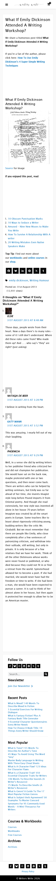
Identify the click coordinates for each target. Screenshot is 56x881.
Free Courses (15, 835)
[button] (7, 4)
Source (9, 168)
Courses (12, 827)
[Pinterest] (29, 271)
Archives (12, 847)
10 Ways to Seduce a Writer (23, 222)
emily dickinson (18, 280)
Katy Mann (14, 421)
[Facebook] (8, 271)
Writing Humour (39, 280)
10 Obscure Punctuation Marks (25, 218)
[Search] (46, 674)
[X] (36, 271)
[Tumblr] (43, 271)
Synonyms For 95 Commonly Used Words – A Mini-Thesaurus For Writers (26, 806)
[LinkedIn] (22, 271)
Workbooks (14, 831)
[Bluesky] (15, 271)
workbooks (16, 257)
